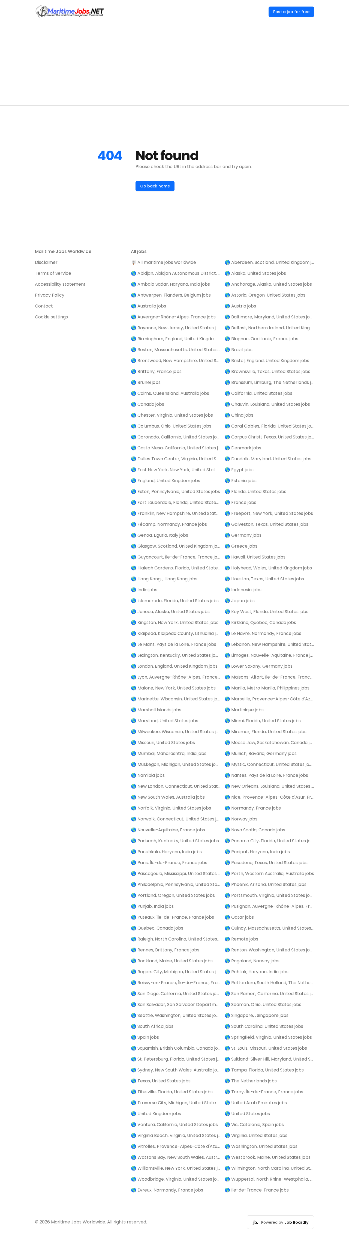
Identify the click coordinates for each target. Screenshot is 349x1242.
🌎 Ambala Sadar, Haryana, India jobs (170, 284)
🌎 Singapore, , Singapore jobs (256, 1015)
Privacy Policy (49, 295)
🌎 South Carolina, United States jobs (264, 1026)
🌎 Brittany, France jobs (156, 371)
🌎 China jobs (239, 415)
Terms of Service (53, 273)
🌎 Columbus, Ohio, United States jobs (171, 426)
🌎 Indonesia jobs (243, 590)
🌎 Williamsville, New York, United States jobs (175, 1168)
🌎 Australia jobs (148, 306)
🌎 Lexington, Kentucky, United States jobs (175, 655)
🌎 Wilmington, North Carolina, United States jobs (269, 1168)
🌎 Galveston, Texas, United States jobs (266, 524)
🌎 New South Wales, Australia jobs (168, 797)
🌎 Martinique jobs (244, 710)
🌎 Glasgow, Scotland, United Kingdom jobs (175, 546)
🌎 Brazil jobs (238, 350)
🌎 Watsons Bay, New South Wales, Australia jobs (175, 1157)
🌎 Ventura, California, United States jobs (174, 1124)
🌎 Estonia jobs (241, 480)
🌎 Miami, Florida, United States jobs (263, 721)
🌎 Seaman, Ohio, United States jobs (263, 1004)
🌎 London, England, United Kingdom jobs (174, 666)
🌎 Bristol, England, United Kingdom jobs (267, 360)
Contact (44, 306)
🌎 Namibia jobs (148, 775)
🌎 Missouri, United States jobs (163, 742)
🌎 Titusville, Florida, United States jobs (172, 1092)
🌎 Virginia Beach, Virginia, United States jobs (175, 1135)
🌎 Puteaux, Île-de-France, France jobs (172, 917)
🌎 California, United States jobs (258, 393)
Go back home (155, 186)
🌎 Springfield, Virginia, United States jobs (268, 1037)
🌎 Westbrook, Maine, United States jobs (268, 1157)
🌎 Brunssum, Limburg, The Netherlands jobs (269, 382)
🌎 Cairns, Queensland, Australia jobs (170, 393)
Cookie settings (51, 317)
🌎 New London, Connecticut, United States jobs (175, 786)
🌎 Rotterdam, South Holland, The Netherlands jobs (269, 983)
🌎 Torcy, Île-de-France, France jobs (264, 1092)
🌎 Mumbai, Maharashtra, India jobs (168, 753)
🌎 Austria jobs (240, 306)
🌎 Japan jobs (240, 601)
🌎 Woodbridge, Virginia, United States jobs (175, 1179)
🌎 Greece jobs (241, 546)
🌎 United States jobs (247, 1113)
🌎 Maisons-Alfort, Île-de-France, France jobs (269, 677)
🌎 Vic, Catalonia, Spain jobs (254, 1124)
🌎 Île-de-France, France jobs (257, 1190)
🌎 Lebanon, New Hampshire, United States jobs (269, 644)
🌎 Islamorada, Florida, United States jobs (175, 601)
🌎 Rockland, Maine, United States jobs (172, 961)
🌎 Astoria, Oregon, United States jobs (265, 295)
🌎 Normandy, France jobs (253, 808)
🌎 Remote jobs (241, 939)
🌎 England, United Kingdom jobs (165, 480)
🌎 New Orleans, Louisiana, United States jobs (269, 786)
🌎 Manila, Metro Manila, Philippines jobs (267, 688)
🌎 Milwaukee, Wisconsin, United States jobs (175, 732)
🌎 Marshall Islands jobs (156, 710)
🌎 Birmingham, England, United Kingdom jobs (175, 339)
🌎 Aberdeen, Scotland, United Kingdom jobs (269, 262)
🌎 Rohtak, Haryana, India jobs (256, 972)
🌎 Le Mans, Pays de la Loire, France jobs (173, 644)
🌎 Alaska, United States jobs (255, 273)
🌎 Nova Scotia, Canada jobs (255, 830)
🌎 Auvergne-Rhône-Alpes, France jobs (173, 317)
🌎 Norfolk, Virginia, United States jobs (171, 808)
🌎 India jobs (144, 590)
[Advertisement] (174, 64)
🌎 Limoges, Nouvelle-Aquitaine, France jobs (269, 655)
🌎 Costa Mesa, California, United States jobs (175, 448)
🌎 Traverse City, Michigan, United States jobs (175, 1103)
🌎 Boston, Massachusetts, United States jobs (175, 350)
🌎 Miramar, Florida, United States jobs (265, 732)
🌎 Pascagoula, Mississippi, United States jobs (175, 873)
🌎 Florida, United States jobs (255, 491)
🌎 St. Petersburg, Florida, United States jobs (175, 1059)
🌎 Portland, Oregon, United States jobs (173, 895)
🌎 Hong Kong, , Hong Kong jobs (164, 579)
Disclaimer (46, 262)
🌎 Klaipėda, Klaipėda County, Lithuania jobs (175, 633)
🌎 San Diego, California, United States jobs (175, 993)
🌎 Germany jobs (243, 535)
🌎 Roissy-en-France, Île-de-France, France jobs (175, 983)
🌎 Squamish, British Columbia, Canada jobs (175, 1048)
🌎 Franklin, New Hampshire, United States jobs (175, 513)
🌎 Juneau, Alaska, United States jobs (170, 611)
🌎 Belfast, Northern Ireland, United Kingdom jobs (269, 328)
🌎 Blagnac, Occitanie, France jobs (261, 339)
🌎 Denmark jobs (243, 448)
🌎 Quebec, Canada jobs (157, 928)
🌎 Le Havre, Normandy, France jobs (263, 633)
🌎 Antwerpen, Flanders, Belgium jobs (171, 295)
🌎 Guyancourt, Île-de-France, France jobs (175, 557)
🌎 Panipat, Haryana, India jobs (257, 852)
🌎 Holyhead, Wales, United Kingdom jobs (268, 568)
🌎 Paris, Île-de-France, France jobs (169, 862)
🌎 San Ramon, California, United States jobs (269, 993)
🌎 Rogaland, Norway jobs (252, 961)
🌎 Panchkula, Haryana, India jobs (166, 852)
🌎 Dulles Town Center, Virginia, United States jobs (175, 459)
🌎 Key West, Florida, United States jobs (266, 611)
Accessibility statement (60, 284)
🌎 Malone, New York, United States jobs (173, 688)
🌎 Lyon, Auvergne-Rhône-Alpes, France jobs (175, 677)
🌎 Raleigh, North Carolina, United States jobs (175, 939)
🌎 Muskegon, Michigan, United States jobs (175, 764)
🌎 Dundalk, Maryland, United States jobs (268, 459)
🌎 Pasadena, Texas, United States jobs (266, 862)
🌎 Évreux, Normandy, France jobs (167, 1190)
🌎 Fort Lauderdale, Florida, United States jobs (175, 502)
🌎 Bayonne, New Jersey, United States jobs (175, 328)
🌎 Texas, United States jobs (161, 1081)
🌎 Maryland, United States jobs (164, 721)
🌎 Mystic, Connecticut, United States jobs (269, 764)
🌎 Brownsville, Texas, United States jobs (267, 371)
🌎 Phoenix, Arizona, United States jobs (265, 884)
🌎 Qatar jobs (239, 917)
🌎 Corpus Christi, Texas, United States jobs (269, 437)
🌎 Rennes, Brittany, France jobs (165, 950)
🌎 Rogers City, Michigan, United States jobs (175, 972)
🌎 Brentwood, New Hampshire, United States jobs (175, 360)
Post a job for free (291, 11)
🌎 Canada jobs (147, 404)
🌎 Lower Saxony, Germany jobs (259, 666)
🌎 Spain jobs (145, 1037)
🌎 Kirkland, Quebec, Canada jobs (260, 622)
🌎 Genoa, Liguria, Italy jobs (159, 535)
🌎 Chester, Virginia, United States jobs (172, 415)
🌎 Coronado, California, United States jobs (175, 437)
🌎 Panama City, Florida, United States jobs (269, 841)
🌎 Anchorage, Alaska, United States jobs (268, 284)
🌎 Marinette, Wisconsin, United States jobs (175, 699)
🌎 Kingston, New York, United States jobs (174, 622)
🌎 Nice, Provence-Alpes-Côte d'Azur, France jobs (269, 797)
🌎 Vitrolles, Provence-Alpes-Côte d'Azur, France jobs (175, 1146)
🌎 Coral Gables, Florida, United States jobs (269, 426)
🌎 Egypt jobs (239, 470)
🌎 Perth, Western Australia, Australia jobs (269, 873)
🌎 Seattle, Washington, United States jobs (175, 1015)
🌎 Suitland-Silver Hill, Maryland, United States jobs (269, 1059)
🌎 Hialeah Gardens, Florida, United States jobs (175, 568)
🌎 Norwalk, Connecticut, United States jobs (175, 819)
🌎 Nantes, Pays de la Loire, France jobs (266, 775)
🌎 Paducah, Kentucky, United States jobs (175, 841)
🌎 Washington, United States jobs (261, 1146)
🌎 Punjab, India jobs (152, 906)
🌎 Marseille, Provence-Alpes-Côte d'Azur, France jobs (269, 699)
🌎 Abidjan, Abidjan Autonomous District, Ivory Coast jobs (175, 273)
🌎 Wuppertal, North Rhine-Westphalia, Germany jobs (269, 1179)
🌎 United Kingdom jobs (156, 1113)
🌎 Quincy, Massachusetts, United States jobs (269, 928)
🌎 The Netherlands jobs (251, 1081)
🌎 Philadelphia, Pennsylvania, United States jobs (175, 884)
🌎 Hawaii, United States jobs (255, 557)
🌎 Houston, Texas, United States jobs (264, 579)
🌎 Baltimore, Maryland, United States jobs (269, 317)
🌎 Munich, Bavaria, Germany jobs (261, 753)
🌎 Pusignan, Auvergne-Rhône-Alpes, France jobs (269, 906)
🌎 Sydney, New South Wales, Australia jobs (175, 1070)
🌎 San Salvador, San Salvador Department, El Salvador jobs (175, 1004)
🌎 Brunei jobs (146, 382)
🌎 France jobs (240, 502)
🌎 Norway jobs (241, 819)
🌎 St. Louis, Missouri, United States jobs (266, 1048)
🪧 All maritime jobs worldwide (163, 262)
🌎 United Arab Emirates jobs (256, 1103)
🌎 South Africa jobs (152, 1026)
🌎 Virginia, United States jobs (256, 1135)
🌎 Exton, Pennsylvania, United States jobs (175, 491)
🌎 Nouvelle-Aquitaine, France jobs (168, 830)
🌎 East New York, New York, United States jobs (175, 470)
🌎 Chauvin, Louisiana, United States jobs (267, 404)
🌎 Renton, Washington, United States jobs (269, 950)
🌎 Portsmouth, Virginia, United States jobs (269, 895)
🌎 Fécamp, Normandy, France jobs (169, 524)
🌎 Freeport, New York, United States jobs (269, 513)
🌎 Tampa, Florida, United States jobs (264, 1070)
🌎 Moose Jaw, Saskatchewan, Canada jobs (269, 742)
